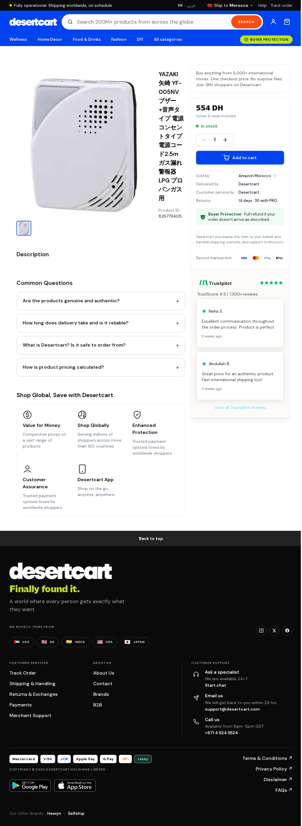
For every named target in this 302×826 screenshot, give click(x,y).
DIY (140, 39)
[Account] (273, 22)
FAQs (284, 790)
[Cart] (287, 22)
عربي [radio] (191, 5)
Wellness (18, 39)
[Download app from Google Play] (30, 785)
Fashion (118, 39)
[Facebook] (287, 630)
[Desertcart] (33, 22)
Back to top (151, 538)
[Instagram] (261, 630)
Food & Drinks (87, 39)
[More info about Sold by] (275, 175)
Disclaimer (278, 779)
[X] (274, 630)
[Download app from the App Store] (75, 785)
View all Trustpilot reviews (240, 407)
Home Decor (50, 39)
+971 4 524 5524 (221, 732)
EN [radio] (180, 5)
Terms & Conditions (267, 758)
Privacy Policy (274, 769)
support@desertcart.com (232, 709)
